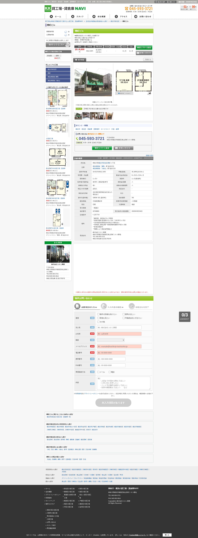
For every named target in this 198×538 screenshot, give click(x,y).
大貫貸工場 (49, 138)
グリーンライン (67, 478)
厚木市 (88, 430)
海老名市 (95, 430)
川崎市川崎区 (51, 430)
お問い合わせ (51, 522)
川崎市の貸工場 (52, 513)
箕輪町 (77, 439)
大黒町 (110, 475)
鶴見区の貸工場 (69, 501)
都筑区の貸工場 (69, 492)
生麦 (110, 481)
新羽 (65, 449)
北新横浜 (71, 449)
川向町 (86, 475)
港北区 (84, 129)
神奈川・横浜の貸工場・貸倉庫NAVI (123, 488)
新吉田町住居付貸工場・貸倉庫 (55, 108)
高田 (83, 449)
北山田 (80, 481)
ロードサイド (105, 129)
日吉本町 (88, 449)
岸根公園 (78, 449)
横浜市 (78, 129)
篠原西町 (84, 439)
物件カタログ (50, 504)
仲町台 (74, 481)
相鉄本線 (135, 478)
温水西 (116, 475)
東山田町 (80, 475)
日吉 (52, 449)
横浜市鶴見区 (51, 427)
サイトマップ (50, 501)
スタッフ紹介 (51, 525)
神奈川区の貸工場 (53, 510)
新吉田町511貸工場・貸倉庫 (55, 228)
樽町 (109, 163)
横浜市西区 (60, 427)
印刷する (148, 59)
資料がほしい (130, 314)
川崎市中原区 (69, 430)
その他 (102, 322)
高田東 (90, 439)
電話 (112, 372)
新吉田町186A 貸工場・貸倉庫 (55, 198)
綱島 (103, 166)
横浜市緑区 (109, 427)
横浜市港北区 (103, 163)
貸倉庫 (90, 129)
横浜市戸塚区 (92, 427)
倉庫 (117, 129)
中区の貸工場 (68, 507)
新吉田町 (50, 439)
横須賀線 (118, 478)
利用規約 (78, 393)
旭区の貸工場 (68, 504)
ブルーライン (78, 478)
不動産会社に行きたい (133, 318)
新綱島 (94, 449)
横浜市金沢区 (82, 427)
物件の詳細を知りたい (108, 314)
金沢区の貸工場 (84, 507)
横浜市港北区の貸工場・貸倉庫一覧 (59, 417)
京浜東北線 (143, 478)
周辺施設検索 (51, 528)
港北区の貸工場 (69, 488)
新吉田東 (57, 439)
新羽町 (63, 439)
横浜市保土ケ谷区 (71, 427)
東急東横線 (96, 166)
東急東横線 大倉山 (54, 80)
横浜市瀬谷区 (118, 427)
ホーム (48, 488)
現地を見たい (105, 318)
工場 (112, 129)
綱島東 (72, 439)
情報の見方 (149, 155)
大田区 (64, 472)
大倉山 (104, 168)
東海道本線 (126, 478)
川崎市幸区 (60, 430)
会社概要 (49, 492)
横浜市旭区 (101, 427)
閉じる (167, 535)
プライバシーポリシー (91, 393)
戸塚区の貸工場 (84, 501)
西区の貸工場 (83, 488)
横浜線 (95, 478)
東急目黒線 (102, 478)
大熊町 (92, 475)
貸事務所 (96, 129)
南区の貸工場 (83, 492)
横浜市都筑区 (137, 427)
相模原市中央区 (80, 430)
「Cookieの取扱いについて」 (137, 535)
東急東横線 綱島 (53, 77)
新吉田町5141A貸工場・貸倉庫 (55, 168)
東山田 (104, 475)
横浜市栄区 (128, 427)
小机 (48, 449)
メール (102, 372)
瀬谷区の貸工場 (84, 504)
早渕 (121, 475)
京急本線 (111, 478)
